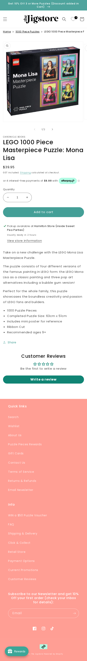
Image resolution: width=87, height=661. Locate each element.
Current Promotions (23, 570)
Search (13, 417)
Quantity (9, 189)
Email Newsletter (20, 490)
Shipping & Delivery (22, 533)
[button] (5, 19)
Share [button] (12, 342)
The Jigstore (37, 654)
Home (7, 31)
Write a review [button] (43, 379)
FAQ (11, 524)
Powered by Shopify (53, 654)
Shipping (25, 172)
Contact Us (16, 463)
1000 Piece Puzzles (28, 31)
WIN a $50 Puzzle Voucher (27, 515)
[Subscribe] (74, 613)
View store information (24, 241)
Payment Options (21, 561)
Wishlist (14, 426)
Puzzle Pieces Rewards (25, 444)
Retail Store (16, 552)
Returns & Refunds (22, 481)
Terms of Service (21, 472)
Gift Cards (16, 453)
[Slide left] (34, 129)
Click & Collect (19, 543)
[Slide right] (52, 129)
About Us (15, 435)
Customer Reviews (22, 579)
